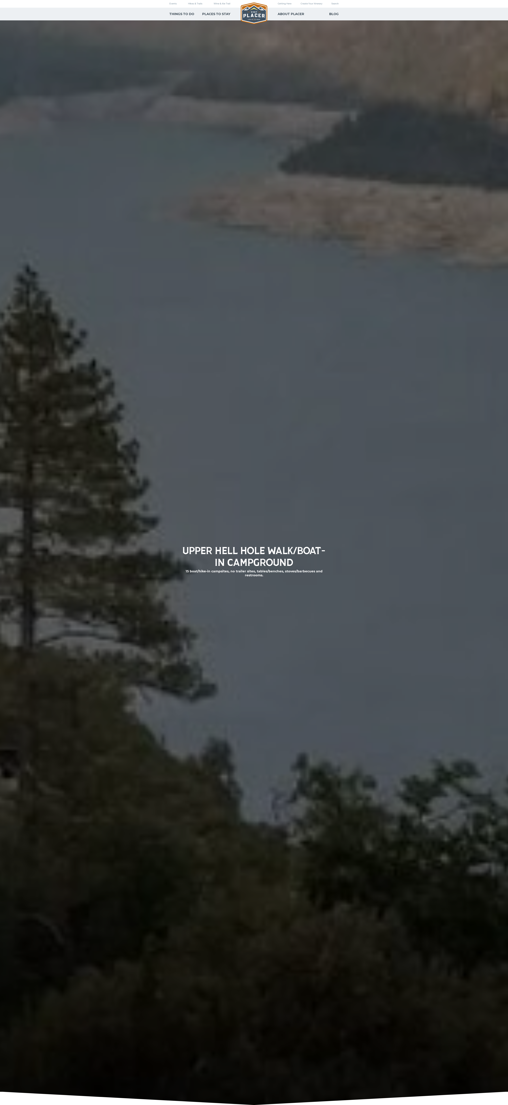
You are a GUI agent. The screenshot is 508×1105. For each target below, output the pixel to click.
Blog (334, 14)
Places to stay (216, 14)
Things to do (181, 14)
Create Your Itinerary (311, 3)
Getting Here (284, 3)
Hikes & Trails (195, 3)
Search (335, 3)
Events (173, 3)
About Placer (291, 14)
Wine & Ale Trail (222, 3)
